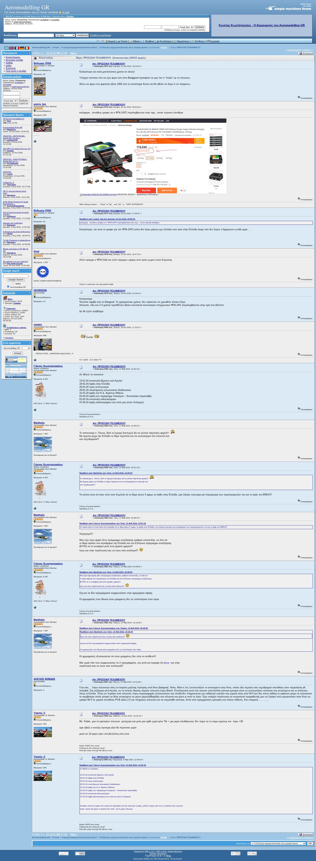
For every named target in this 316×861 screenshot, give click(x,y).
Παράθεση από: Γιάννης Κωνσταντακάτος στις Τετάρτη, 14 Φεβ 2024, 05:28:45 (113, 628)
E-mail (65, 12)
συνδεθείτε (44, 20)
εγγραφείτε (55, 20)
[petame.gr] (35, 361)
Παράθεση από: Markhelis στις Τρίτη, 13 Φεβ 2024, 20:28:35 (105, 572)
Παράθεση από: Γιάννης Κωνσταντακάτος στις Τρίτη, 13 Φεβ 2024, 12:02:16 (112, 765)
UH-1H (9, 234)
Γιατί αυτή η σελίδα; (16, 71)
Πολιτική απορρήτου (158, 853)
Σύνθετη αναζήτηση (100, 35)
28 (65, 53)
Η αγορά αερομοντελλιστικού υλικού (79, 47)
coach (9, 174)
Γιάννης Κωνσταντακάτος (48, 366)
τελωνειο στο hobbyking (13, 223)
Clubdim (70, 16)
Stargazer (11, 195)
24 (51, 53)
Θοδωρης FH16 (42, 63)
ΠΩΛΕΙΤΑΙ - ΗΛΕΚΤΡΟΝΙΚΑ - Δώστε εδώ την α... (15, 160)
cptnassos (9, 338)
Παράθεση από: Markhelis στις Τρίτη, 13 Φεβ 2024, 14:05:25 (105, 473)
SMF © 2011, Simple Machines (169, 851)
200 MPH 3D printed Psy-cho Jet (17, 149)
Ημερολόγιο (182, 41)
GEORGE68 (40, 290)
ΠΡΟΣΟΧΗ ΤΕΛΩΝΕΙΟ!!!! (13, 119)
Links (9, 65)
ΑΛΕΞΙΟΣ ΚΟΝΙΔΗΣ (44, 679)
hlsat (36, 251)
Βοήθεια (149, 41)
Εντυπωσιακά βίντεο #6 (12, 127)
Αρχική (111, 41)
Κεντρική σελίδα (14, 60)
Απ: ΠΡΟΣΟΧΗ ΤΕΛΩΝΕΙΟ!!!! (108, 63)
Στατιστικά (9, 293)
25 (54, 53)
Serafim (164, 47)
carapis (10, 151)
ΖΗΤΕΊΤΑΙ (7, 172)
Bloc (168, 855)
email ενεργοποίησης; (23, 22)
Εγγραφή (214, 41)
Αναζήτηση (165, 41)
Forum (123, 41)
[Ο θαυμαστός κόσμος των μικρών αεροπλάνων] (35, 411)
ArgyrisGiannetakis (15, 206)
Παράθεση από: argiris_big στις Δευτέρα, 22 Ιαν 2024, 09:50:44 (107, 219)
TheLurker (11, 185)
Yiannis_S (39, 713)
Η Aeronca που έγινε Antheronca (16, 232)
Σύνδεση (199, 41)
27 (62, 53)
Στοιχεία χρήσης (12, 76)
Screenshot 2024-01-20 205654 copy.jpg (98, 194)
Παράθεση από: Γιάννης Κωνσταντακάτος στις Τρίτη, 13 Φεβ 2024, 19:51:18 (112, 523)
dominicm (11, 216)
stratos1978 (12, 140)
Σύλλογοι (11, 68)
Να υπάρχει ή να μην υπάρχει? (15, 261)
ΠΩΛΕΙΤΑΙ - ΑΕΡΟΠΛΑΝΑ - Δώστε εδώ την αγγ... (14, 137)
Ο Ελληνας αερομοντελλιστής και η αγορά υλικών (123, 47)
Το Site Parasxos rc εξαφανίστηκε (16, 240)
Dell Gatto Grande (15, 263)
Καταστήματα (13, 57)
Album (136, 41)
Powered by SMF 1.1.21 (144, 851)
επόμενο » (307, 50)
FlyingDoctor (12, 163)
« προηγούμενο (293, 50)
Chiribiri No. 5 (8, 183)
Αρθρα (9, 62)
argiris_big (40, 104)
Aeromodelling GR (41, 47)
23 (47, 53)
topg (9, 121)
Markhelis (11, 129)
